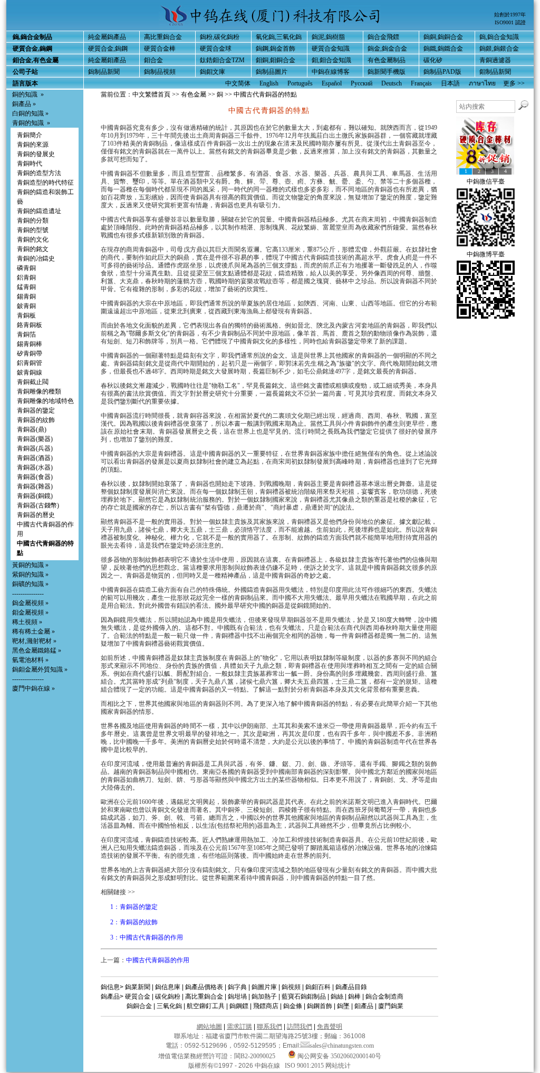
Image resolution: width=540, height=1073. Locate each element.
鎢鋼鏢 (238, 1006)
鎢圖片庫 (264, 987)
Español (332, 83)
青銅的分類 (33, 220)
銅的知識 (24, 94)
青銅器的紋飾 (36, 420)
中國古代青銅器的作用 (157, 960)
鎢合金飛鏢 (383, 37)
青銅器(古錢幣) (38, 505)
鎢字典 (237, 987)
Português (300, 83)
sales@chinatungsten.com (342, 1045)
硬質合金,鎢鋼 (108, 48)
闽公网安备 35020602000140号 (338, 1056)
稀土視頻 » (27, 622)
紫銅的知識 (28, 574)
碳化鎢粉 (167, 996)
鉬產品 (363, 1006)
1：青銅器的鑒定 (134, 907)
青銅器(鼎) (31, 429)
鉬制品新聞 (495, 71)
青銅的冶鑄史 (36, 258)
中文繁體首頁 (151, 94)
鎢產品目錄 (351, 987)
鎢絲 (337, 996)
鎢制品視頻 (160, 71)
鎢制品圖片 (271, 71)
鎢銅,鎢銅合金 (443, 37)
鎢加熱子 (264, 996)
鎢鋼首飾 (319, 1006)
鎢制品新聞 (104, 71)
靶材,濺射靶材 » (34, 641)
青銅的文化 (33, 239)
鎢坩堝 (237, 996)
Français (421, 83)
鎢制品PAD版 (442, 71)
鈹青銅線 (29, 372)
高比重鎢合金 (163, 37)
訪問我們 (299, 1026)
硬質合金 (137, 996)
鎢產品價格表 (204, 987)
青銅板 (26, 315)
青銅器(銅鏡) (35, 496)
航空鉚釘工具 (206, 1006)
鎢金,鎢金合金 (387, 48)
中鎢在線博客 (331, 71)
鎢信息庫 (167, 987)
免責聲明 (329, 1026)
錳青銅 (26, 287)
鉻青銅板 (29, 325)
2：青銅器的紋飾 (134, 922)
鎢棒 (354, 996)
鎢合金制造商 (384, 996)
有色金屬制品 (387, 60)
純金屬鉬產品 (107, 60)
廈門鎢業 (390, 1006)
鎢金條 (292, 1006)
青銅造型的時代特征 (45, 182)
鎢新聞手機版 (387, 71)
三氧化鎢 (169, 1006)
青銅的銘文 (33, 249)
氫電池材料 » (30, 660)
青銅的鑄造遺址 (39, 211)
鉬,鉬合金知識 (331, 60)
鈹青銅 (26, 306)
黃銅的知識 (28, 565)
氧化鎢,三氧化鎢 (279, 37)
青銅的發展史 (36, 154)
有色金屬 (193, 94)
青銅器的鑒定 (36, 410)
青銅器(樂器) (35, 439)
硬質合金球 (216, 48)
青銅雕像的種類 (39, 391)
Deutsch (391, 83)
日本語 (450, 83)
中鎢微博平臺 (486, 254)
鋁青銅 (26, 277)
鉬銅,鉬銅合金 (275, 60)
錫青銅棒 (29, 344)
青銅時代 (29, 163)
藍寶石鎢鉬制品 (304, 996)
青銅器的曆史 (36, 515)
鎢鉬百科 (318, 987)
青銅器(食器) (35, 477)
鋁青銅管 (29, 363)
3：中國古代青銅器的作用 (146, 937)
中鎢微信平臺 (486, 181)
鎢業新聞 (137, 987)
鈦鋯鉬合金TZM (222, 60)
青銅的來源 (33, 144)
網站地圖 (209, 1026)
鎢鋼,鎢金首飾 (275, 48)
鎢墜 (343, 1006)
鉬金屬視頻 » (30, 612)
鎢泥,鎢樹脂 (328, 37)
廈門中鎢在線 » (33, 688)
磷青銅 (26, 268)
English (268, 83)
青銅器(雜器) (35, 486)
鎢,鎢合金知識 (499, 37)
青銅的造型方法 (39, 173)
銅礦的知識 (28, 584)
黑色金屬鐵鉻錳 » (36, 650)
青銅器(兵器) (35, 448)
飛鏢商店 (265, 1006)
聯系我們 (269, 1026)
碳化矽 (432, 60)
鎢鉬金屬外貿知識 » (40, 669)
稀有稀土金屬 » (33, 631)
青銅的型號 (33, 230)
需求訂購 (239, 1026)
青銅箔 (26, 334)
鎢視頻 (291, 987)
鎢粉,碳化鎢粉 (219, 37)
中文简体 (237, 83)
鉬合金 (153, 60)
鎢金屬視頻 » (30, 603)
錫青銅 (26, 296)
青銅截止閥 (33, 382)
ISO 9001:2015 (305, 1065)
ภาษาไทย (482, 83)
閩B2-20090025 (254, 1056)
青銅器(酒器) (35, 458)
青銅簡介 (29, 135)
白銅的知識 (28, 113)
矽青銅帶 (29, 353)
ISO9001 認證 (510, 22)
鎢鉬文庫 (212, 71)
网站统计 (338, 1065)
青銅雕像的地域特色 (45, 401)
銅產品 (21, 104)
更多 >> (514, 83)
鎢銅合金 (139, 1006)
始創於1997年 (510, 14)
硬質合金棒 (160, 48)
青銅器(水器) (35, 467)
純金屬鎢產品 (107, 37)
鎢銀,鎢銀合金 (499, 48)
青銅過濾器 (495, 60)
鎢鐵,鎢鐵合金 (443, 48)
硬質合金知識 (331, 48)
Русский (361, 83)
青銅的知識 (28, 123)
